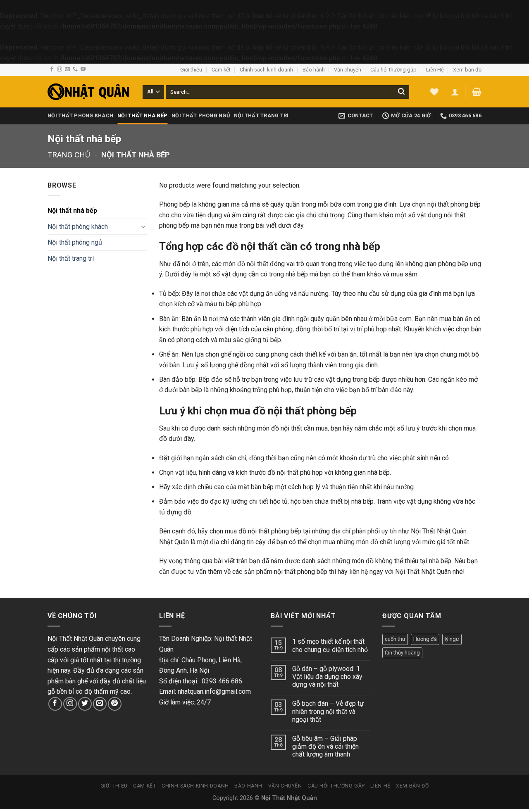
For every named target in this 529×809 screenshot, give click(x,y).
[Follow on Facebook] (51, 69)
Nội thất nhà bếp (142, 115)
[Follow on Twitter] (85, 704)
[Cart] (476, 92)
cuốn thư (395, 639)
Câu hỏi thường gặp (393, 70)
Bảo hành (314, 70)
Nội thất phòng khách (80, 115)
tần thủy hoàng (402, 653)
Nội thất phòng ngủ (201, 115)
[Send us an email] (67, 69)
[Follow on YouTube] (83, 69)
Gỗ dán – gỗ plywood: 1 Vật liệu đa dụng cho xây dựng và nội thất (327, 676)
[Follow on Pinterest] (115, 704)
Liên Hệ (435, 70)
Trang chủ (69, 154)
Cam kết (221, 70)
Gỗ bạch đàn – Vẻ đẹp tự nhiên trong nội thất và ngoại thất (328, 711)
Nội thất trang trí (261, 115)
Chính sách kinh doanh (266, 70)
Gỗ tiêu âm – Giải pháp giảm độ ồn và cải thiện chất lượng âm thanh (325, 746)
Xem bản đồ (467, 70)
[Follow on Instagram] (59, 69)
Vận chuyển (347, 70)
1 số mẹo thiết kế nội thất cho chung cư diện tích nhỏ (330, 645)
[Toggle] (143, 226)
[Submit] (401, 92)
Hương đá (425, 639)
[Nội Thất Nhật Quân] (89, 91)
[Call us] (75, 69)
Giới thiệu (191, 70)
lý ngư (452, 639)
